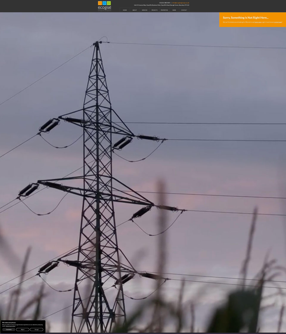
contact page (278, 22)
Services (144, 10)
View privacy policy (10, 326)
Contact (184, 10)
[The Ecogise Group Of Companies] (105, 6)
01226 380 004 (164, 3)
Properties (164, 10)
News (174, 10)
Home (125, 10)
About (135, 10)
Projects (154, 10)
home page (258, 22)
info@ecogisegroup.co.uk (180, 3)
